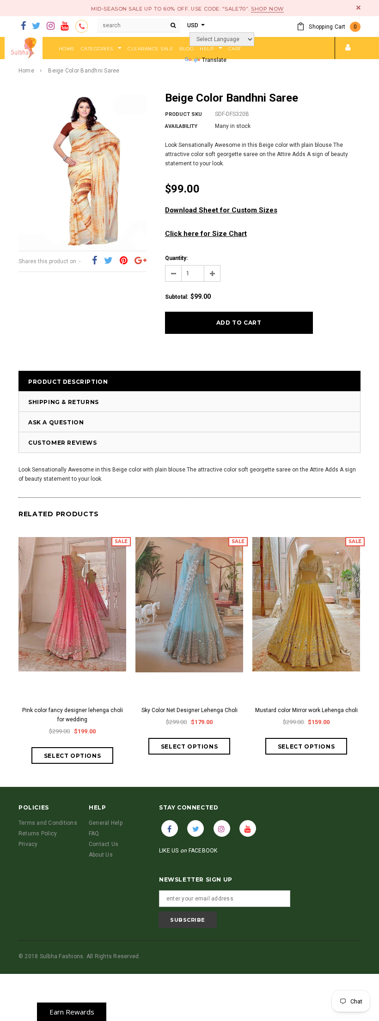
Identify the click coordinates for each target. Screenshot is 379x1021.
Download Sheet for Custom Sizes (221, 210)
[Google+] (140, 261)
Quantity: (176, 258)
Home (26, 70)
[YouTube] (64, 26)
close (358, 8)
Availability (181, 126)
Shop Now (267, 9)
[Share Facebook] (94, 261)
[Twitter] (36, 26)
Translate (214, 60)
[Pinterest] (124, 261)
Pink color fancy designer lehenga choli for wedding (72, 715)
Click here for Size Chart (206, 234)
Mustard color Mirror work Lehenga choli (306, 710)
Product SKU (183, 114)
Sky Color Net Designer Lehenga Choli (189, 710)
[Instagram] (51, 26)
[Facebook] (23, 26)
